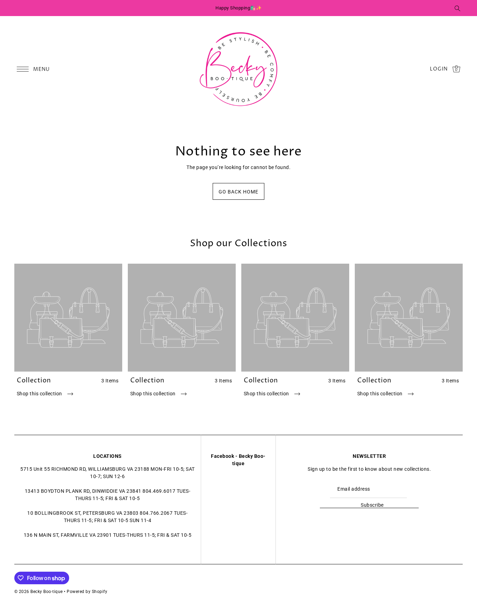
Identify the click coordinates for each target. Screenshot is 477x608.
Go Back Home (238, 192)
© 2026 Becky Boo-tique (38, 591)
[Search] (458, 8)
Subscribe (372, 505)
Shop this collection (40, 393)
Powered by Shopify (87, 591)
